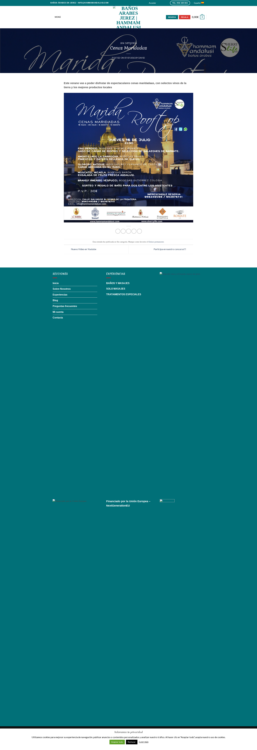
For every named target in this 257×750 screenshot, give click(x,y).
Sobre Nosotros (62, 289)
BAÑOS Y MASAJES (118, 283)
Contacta (58, 317)
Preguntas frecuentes (65, 306)
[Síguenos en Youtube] (168, 3)
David (141, 58)
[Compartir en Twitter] (123, 231)
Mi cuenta (58, 312)
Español (197, 3)
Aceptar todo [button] (117, 742)
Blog (55, 300)
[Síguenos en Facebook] (159, 3)
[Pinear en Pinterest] (133, 231)
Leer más (143, 741)
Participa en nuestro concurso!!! (170, 249)
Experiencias (60, 294)
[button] (152, 3)
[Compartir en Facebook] (117, 231)
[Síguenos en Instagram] (162, 3)
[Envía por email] (128, 231)
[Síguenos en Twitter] (165, 3)
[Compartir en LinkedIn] (139, 231)
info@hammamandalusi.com (93, 3)
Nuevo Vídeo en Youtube (83, 249)
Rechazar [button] (132, 742)
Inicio (56, 283)
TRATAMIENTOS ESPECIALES (123, 294)
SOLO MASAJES (115, 288)
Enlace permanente (156, 242)
